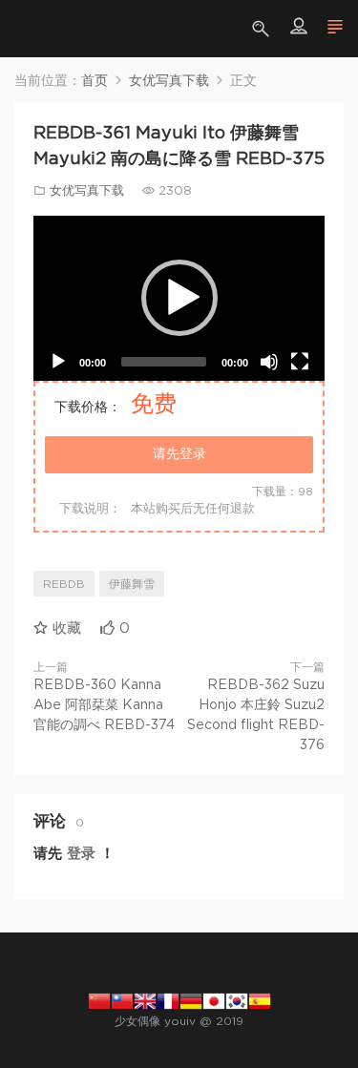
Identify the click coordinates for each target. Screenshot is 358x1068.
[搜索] (263, 28)
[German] (190, 1000)
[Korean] (236, 1000)
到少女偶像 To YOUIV (43, 28)
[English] (145, 1000)
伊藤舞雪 (132, 584)
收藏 (64, 628)
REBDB (64, 584)
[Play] (58, 361)
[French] (168, 1000)
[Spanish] (259, 1000)
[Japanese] (213, 1000)
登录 (81, 854)
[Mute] (269, 361)
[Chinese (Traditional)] (122, 1000)
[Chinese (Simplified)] (99, 1000)
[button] (179, 298)
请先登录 (179, 454)
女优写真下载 (87, 191)
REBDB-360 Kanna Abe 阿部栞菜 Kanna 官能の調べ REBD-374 (104, 705)
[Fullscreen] (299, 361)
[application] (179, 298)
